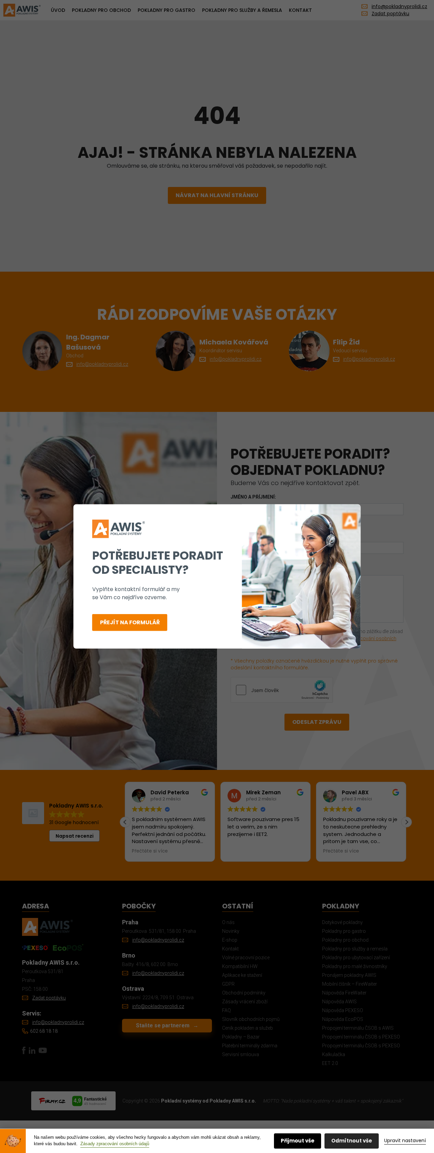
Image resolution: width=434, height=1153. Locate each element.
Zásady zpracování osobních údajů (114, 1143)
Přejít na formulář (130, 622)
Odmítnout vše (351, 1140)
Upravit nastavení (405, 1140)
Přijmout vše (297, 1140)
